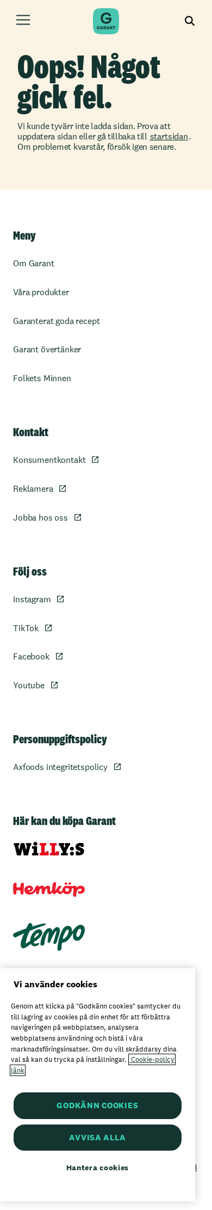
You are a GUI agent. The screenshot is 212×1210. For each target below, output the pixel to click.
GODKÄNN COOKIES (97, 1105)
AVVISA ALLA (97, 1137)
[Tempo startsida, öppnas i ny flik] (49, 937)
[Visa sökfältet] (189, 21)
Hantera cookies (97, 1167)
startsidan (169, 136)
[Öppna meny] (23, 21)
